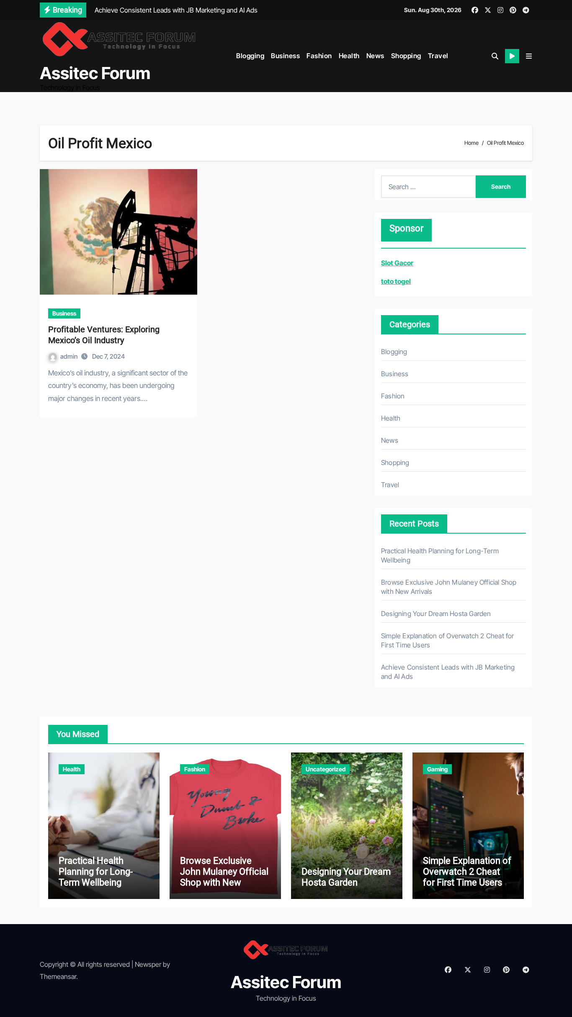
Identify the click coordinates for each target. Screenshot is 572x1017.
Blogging (250, 55)
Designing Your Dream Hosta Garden (436, 613)
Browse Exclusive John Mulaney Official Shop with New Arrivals (224, 877)
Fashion (319, 55)
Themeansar (58, 976)
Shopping (406, 55)
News (375, 55)
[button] (529, 56)
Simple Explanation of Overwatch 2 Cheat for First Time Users (467, 871)
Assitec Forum (95, 73)
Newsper (148, 964)
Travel (438, 55)
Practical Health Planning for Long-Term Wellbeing (96, 871)
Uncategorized (325, 769)
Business (285, 55)
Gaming (437, 769)
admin (69, 356)
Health (349, 55)
